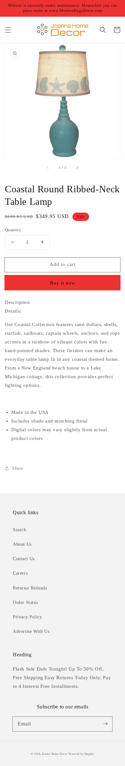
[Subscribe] (105, 724)
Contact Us (24, 558)
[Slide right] (77, 167)
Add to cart (63, 264)
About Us (22, 544)
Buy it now (62, 283)
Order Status (25, 602)
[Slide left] (48, 167)
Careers (20, 573)
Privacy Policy (27, 617)
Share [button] (17, 468)
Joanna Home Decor (55, 753)
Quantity (13, 229)
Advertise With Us (31, 631)
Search (19, 529)
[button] (8, 30)
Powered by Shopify (81, 753)
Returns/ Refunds (30, 588)
